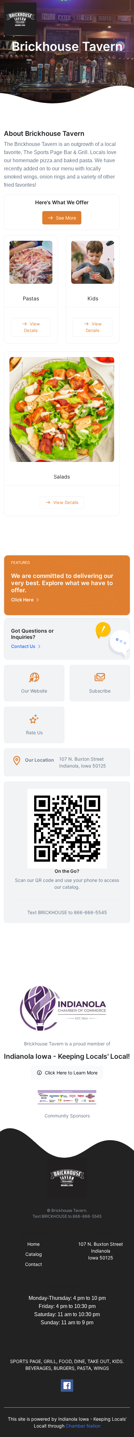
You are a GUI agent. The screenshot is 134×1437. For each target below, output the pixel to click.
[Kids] (92, 262)
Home (33, 1244)
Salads (62, 477)
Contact (33, 1264)
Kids (92, 298)
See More (66, 218)
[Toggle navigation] (124, 18)
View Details (32, 327)
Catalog (33, 1254)
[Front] (21, 19)
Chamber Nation (83, 1426)
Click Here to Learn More (71, 1072)
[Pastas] (30, 262)
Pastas (31, 298)
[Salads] (61, 409)
